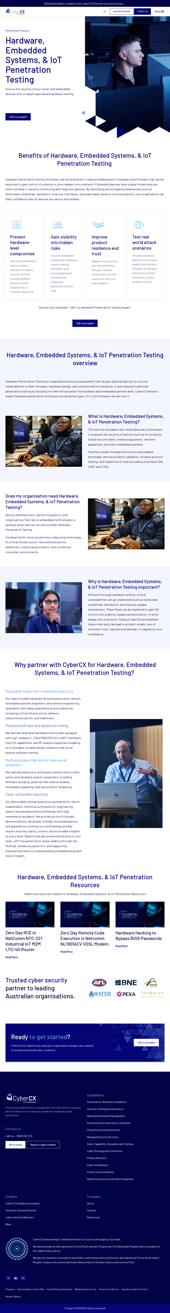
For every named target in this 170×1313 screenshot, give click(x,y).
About (90, 1203)
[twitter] (8, 1278)
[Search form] (104, 11)
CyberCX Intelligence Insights (22, 1203)
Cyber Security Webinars (19, 1217)
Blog (8, 1224)
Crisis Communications (100, 1172)
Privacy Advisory (96, 1157)
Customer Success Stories (20, 1210)
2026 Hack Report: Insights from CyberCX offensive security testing (83, 3)
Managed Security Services (102, 1137)
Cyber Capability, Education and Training (110, 1143)
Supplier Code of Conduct (135, 1289)
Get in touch (15, 1144)
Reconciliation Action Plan (30, 1289)
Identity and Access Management (106, 1115)
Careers (91, 1210)
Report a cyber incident (43, 1144)
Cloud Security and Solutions (103, 1129)
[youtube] (23, 1278)
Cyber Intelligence (97, 1165)
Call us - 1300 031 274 (19, 1136)
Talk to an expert (18, 116)
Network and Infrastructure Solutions (109, 1122)
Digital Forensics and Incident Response (110, 1178)
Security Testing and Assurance (105, 1108)
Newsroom (93, 1217)
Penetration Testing (17, 30)
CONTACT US (142, 11)
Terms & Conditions (109, 1289)
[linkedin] (16, 1278)
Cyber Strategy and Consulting (104, 1150)
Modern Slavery (13, 1296)
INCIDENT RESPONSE (121, 11)
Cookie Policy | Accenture (59, 1289)
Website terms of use (85, 1289)
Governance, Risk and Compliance (106, 1101)
